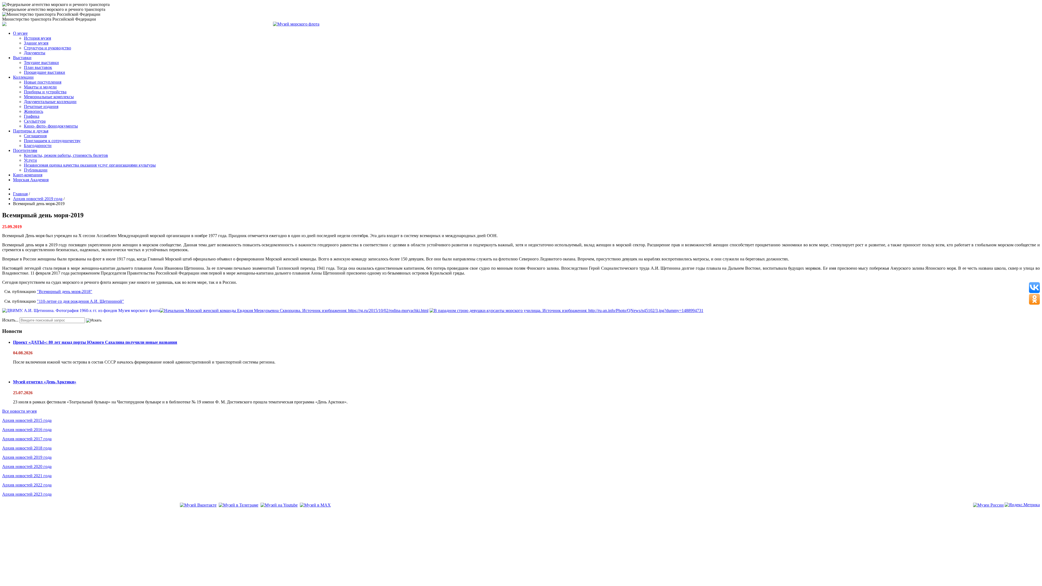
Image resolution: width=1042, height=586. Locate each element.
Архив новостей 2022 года (27, 485)
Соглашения (35, 135)
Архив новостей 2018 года (27, 448)
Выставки (22, 57)
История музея (37, 38)
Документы (34, 52)
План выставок (38, 67)
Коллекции (23, 77)
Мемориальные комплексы (49, 96)
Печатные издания (41, 106)
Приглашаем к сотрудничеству (52, 140)
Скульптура (35, 121)
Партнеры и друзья (30, 131)
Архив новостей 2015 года (27, 420)
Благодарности (38, 145)
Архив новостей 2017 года (27, 439)
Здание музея (36, 43)
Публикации (35, 170)
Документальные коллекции (50, 101)
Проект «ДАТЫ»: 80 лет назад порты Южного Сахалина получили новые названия (95, 342)
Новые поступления (42, 82)
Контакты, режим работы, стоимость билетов (66, 155)
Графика (31, 116)
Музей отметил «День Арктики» (44, 382)
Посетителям (25, 150)
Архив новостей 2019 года (27, 457)
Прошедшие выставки (44, 72)
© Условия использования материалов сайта (32, 513)
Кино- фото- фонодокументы (51, 126)
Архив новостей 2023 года (27, 494)
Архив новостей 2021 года (27, 475)
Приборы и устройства (45, 92)
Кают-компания (27, 175)
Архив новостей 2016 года (27, 429)
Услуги (30, 160)
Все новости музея (19, 411)
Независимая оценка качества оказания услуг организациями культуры (90, 165)
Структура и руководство (47, 48)
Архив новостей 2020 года (27, 466)
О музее (20, 33)
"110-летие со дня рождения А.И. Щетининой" (80, 301)
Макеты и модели (40, 87)
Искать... (10, 320)
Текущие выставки (41, 62)
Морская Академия (31, 179)
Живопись (33, 111)
